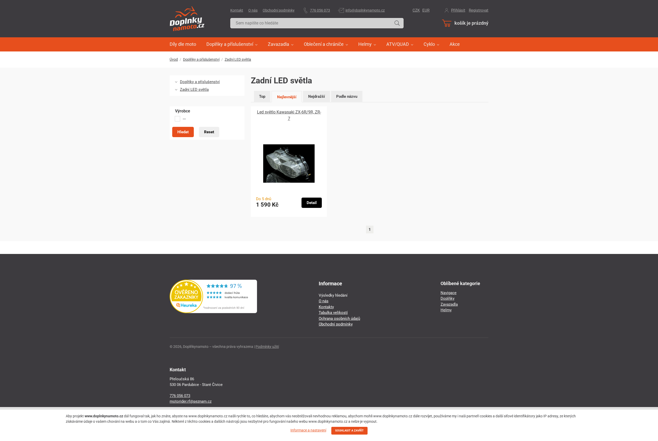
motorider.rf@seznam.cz (191, 401)
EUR (425, 10)
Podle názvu (346, 96)
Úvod (174, 59)
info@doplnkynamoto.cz (365, 10)
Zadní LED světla (238, 59)
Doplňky (447, 298)
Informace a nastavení (308, 430)
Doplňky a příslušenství (201, 59)
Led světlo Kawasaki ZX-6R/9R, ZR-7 (289, 115)
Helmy (446, 310)
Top (262, 96)
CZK (416, 10)
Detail (312, 202)
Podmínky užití (267, 347)
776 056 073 (320, 10)
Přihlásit (458, 10)
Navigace (448, 292)
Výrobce (182, 111)
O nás (253, 10)
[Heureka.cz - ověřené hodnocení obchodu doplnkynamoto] (213, 312)
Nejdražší (316, 96)
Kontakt (236, 10)
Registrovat (478, 10)
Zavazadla (449, 304)
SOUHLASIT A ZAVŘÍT (349, 430)
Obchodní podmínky (279, 10)
